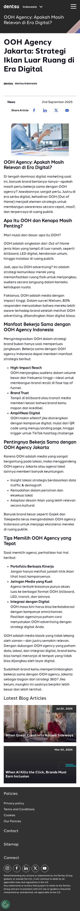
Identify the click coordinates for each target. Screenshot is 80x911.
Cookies (9, 815)
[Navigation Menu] (73, 6)
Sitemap (11, 844)
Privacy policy (14, 803)
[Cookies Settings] (5, 904)
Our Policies (12, 821)
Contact (11, 831)
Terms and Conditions (19, 809)
